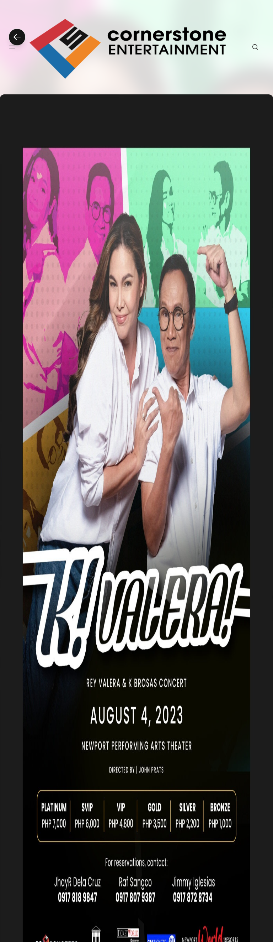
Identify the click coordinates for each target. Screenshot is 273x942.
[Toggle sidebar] (12, 47)
